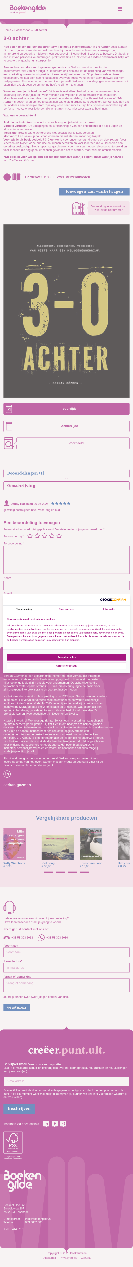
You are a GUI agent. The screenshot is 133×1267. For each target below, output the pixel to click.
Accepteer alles (66, 657)
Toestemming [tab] (24, 609)
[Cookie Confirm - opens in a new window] (113, 599)
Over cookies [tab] (66, 609)
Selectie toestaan (66, 665)
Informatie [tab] (109, 609)
